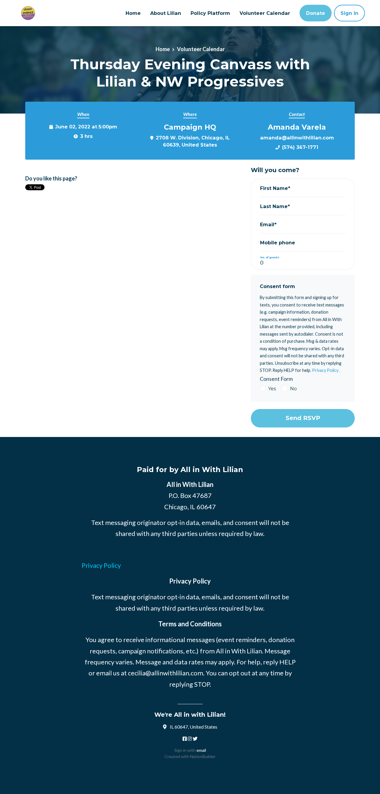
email (201, 750)
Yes (272, 389)
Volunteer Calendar (265, 13)
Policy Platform (210, 13)
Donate (315, 13)
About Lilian (165, 13)
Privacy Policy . (326, 370)
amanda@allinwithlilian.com (297, 138)
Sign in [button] (349, 13)
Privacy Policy (101, 565)
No (293, 389)
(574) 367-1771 (300, 147)
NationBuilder (203, 756)
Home (133, 13)
